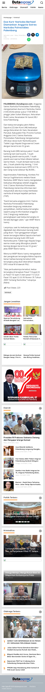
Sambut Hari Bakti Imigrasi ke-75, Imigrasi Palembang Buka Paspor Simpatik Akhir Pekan (27, 472)
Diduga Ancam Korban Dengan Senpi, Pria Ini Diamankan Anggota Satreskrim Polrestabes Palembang (12, 356)
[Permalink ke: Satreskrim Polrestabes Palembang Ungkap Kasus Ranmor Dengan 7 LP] (32, 311)
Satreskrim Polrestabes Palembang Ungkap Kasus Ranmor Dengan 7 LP (31, 319)
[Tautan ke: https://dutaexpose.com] (40, 408)
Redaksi (33, 686)
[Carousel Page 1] (17, 521)
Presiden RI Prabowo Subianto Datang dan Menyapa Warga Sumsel (21, 438)
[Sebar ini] (29, 35)
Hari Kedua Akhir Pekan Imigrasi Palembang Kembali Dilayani (28, 460)
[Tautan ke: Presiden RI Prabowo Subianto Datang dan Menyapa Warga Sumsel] (22, 423)
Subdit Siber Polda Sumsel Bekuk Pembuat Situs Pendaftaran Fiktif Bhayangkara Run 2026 (11, 338)
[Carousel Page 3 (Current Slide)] (22, 521)
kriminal (8, 292)
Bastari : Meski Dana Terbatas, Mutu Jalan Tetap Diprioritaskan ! (28, 483)
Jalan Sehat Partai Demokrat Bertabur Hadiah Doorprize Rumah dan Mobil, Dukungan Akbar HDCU (23, 649)
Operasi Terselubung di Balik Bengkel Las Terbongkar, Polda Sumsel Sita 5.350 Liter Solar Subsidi (12, 319)
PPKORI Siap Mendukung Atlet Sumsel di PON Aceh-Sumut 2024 (23, 669)
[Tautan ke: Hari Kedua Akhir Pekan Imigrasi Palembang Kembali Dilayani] (9, 462)
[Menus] (4, 2)
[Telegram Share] (37, 35)
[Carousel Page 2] (19, 521)
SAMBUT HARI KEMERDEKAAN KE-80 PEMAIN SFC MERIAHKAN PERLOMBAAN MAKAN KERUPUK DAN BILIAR (24, 642)
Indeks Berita (7, 689)
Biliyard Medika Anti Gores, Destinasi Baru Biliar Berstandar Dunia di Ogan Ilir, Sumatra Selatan (24, 655)
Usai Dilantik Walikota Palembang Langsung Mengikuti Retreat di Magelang (28, 448)
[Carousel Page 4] (25, 521)
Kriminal (6, 39)
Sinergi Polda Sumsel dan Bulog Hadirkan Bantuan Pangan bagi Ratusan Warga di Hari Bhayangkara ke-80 (32, 356)
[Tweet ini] (33, 35)
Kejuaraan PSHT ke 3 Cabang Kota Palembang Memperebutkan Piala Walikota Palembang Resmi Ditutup (21, 662)
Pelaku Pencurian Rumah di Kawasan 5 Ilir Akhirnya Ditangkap (31, 338)
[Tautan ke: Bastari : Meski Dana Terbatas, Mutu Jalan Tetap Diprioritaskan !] (9, 486)
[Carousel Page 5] (28, 521)
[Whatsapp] (29, 39)
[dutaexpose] (23, 2)
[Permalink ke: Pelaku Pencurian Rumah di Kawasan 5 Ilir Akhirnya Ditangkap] (32, 329)
